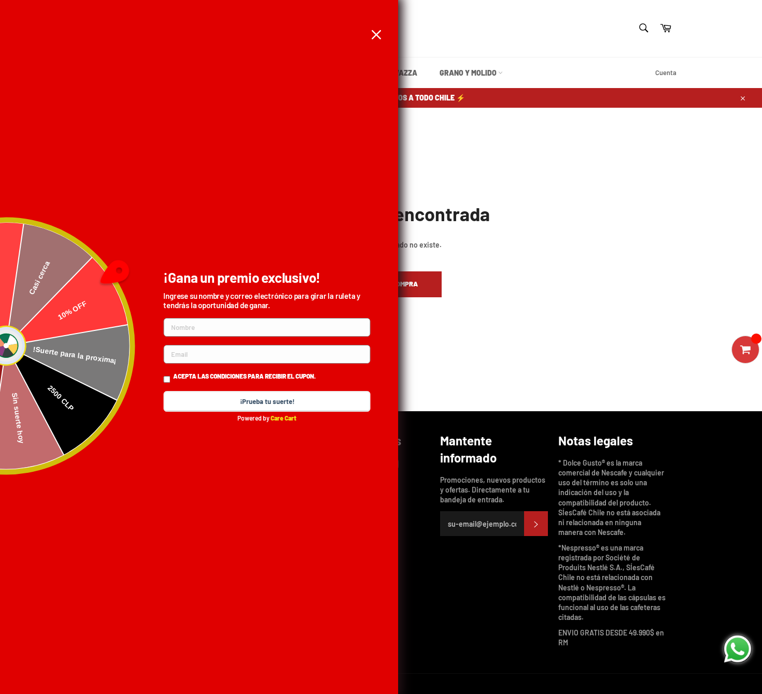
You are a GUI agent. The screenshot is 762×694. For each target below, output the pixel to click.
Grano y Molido (469, 72)
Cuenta (665, 72)
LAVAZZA (401, 72)
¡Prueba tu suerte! (267, 401)
